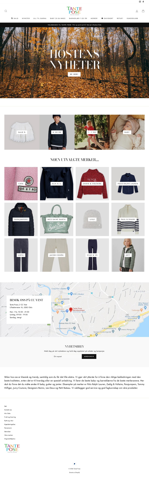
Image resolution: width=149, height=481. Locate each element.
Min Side (7, 413)
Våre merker (8, 435)
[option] (74, 62)
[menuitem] (14, 18)
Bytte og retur (8, 421)
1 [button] (72, 96)
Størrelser (7, 431)
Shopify (77, 472)
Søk (5, 406)
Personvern (8, 428)
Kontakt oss (8, 410)
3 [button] (76, 96)
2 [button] (74, 96)
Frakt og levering (10, 417)
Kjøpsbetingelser (9, 424)
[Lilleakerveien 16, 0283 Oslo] (74, 309)
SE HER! (74, 74)
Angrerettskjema (9, 439)
